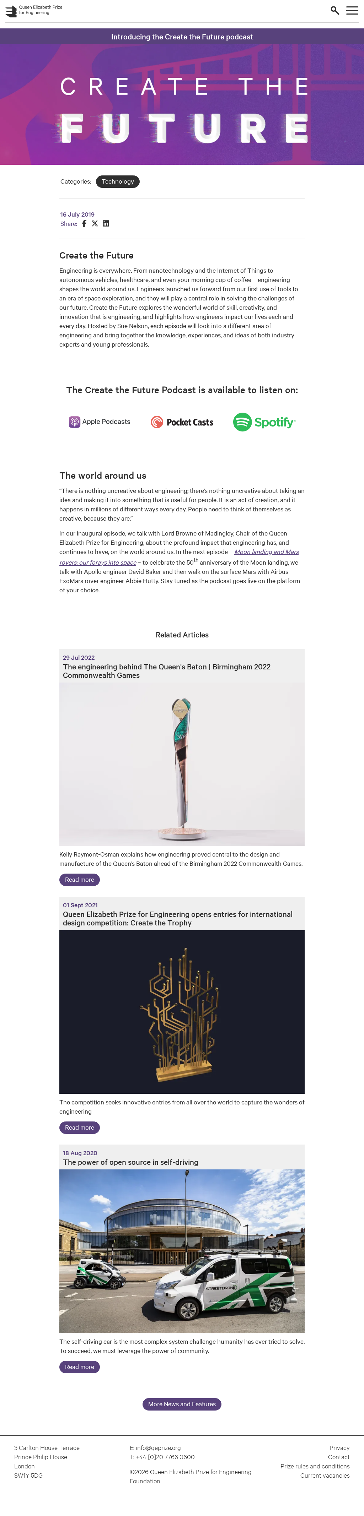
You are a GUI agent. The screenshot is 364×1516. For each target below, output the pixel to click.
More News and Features (182, 1404)
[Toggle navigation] (352, 10)
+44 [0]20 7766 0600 (165, 1456)
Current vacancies (325, 1475)
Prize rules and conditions (315, 1466)
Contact (339, 1456)
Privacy (340, 1447)
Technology (118, 181)
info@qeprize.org (158, 1447)
